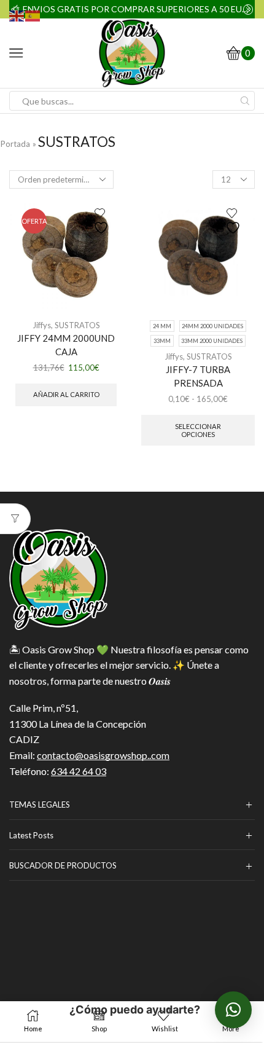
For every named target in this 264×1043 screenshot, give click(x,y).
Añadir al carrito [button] (66, 394)
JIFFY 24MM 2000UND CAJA (66, 345)
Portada (15, 144)
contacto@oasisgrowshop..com (103, 755)
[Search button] (245, 101)
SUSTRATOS (77, 325)
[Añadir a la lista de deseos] (102, 221)
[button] (233, 1009)
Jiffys (42, 325)
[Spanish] (33, 15)
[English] (17, 15)
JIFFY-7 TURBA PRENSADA (198, 376)
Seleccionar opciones (198, 430)
